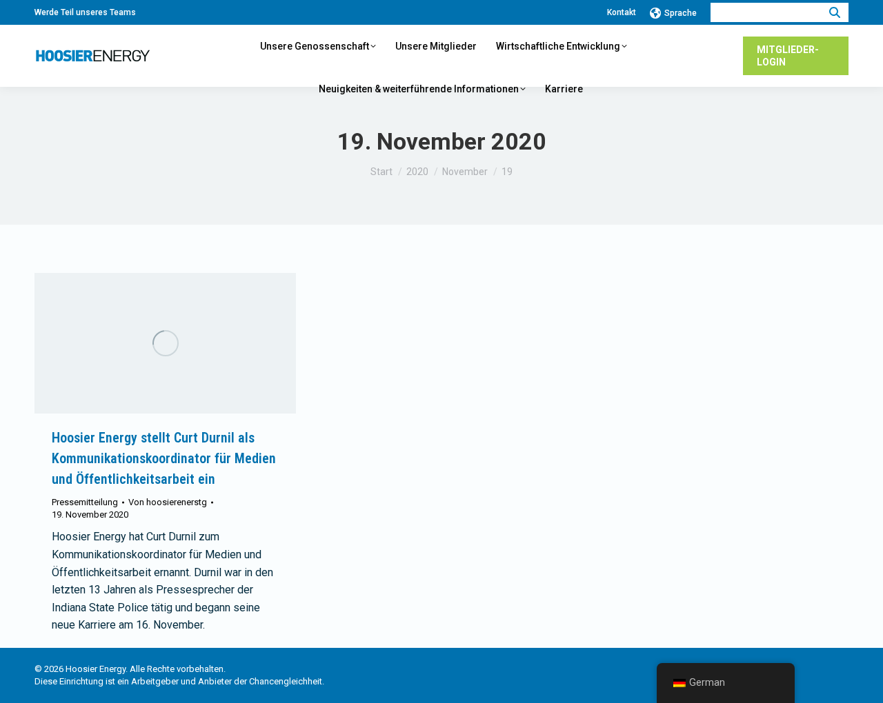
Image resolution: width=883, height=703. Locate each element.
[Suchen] (834, 12)
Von (167, 502)
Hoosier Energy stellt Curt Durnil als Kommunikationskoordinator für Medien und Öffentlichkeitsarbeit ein (164, 458)
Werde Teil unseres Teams (85, 12)
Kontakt (621, 12)
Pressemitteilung (85, 502)
